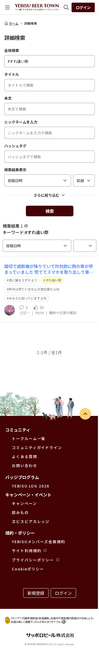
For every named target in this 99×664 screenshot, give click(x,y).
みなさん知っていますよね (27, 298)
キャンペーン (24, 503)
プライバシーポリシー (33, 559)
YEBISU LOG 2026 (30, 486)
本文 (8, 98)
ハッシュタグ (15, 145)
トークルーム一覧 (28, 438)
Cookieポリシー (28, 568)
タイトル (11, 74)
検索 (49, 211)
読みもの (20, 512)
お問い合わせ (24, 465)
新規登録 (35, 593)
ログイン (83, 7)
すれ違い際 (53, 280)
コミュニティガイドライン (37, 447)
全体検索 (11, 50)
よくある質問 (24, 456)
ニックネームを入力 (20, 122)
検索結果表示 (15, 169)
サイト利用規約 (26, 550)
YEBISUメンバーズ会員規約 (38, 541)
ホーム (13, 23)
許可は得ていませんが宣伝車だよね (34, 289)
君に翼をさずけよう (23, 280)
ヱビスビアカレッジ (31, 521)
